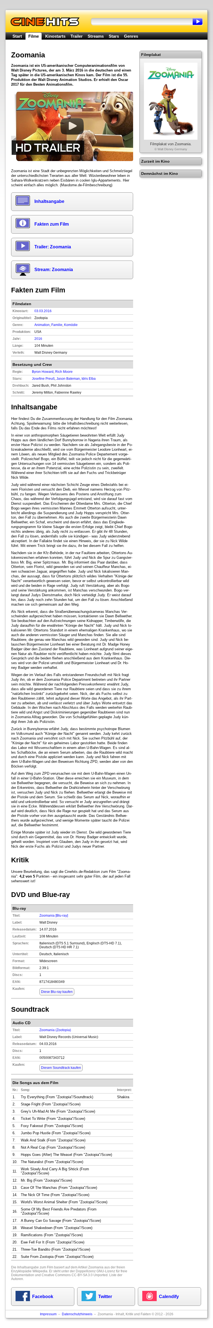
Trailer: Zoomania (52, 246)
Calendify (169, 1296)
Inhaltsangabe (49, 201)
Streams (96, 36)
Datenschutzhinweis (77, 1314)
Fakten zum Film (51, 224)
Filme (33, 36)
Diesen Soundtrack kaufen (61, 1068)
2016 (38, 339)
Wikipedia (39, 1271)
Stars (114, 36)
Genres (131, 36)
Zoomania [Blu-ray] (53, 915)
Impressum (48, 1314)
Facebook (42, 1296)
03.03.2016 (43, 311)
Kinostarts (55, 36)
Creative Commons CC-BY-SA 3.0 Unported (75, 1275)
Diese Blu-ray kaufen (57, 992)
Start (17, 36)
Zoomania (95, 1267)
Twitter (105, 1296)
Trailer (76, 36)
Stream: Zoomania (53, 269)
